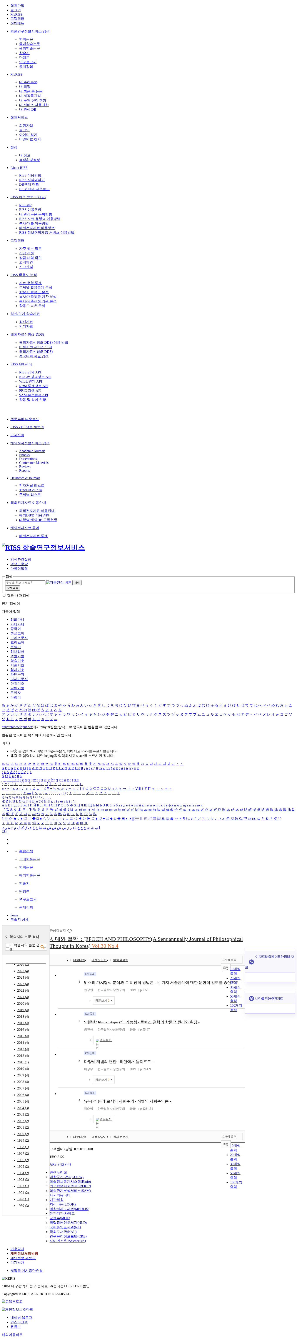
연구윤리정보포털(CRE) (68, 1236)
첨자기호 (17, 670)
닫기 (5, 832)
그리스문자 (19, 638)
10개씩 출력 (228, 959)
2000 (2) (23, 1134)
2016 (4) (23, 1029)
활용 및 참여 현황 (32, 399)
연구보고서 (28, 62)
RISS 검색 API (30, 372)
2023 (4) (23, 984)
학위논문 (26, 39)
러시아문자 (19, 679)
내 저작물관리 (30, 96)
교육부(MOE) (60, 1218)
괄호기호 (17, 656)
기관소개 (17, 1262)
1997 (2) (23, 1153)
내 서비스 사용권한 (34, 105)
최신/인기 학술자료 (25, 314)
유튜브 (15, 1327)
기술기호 (17, 665)
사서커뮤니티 (60, 1195)
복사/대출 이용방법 (34, 223)
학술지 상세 (19, 919)
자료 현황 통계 (30, 283)
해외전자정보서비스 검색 (30, 443)
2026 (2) (23, 964)
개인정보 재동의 (23, 1258)
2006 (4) (23, 1095)
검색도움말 (19, 564)
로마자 (15, 692)
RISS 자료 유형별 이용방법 (39, 219)
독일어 (15, 647)
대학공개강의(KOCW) (66, 1177)
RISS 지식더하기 (32, 180)
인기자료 (26, 326)
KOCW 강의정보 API (35, 377)
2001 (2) (23, 1127)
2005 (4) (23, 1101)
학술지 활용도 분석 (34, 292)
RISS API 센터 (21, 364)
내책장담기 (99, 960)
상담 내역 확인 (30, 258)
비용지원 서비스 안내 (35, 347)
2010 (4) (23, 1069)
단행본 (24, 57)
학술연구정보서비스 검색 (30, 31)
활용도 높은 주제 (32, 306)
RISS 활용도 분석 (23, 275)
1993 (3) (23, 1179)
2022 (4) (23, 990)
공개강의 (26, 66)
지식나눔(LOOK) (63, 1204)
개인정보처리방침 (24, 1253)
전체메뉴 (17, 23)
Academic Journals (32, 451)
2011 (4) (23, 1062)
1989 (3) (23, 1205)
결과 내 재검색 (18, 595)
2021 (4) (23, 997)
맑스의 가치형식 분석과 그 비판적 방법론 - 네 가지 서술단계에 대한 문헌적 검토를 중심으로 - (162, 982)
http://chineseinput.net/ (17, 727)
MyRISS (16, 14)
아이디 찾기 (28, 135)
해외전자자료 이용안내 (28, 503)
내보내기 (79, 960)
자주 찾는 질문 (30, 248)
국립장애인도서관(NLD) (68, 1222)
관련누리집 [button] (58, 1172)
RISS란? (25, 205)
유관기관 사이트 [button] (62, 1213)
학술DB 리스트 (30, 490)
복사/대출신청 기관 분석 (38, 301)
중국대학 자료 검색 (34, 356)
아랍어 (15, 697)
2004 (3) (23, 1108)
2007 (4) (23, 1088)
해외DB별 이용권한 (34, 515)
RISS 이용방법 (30, 175)
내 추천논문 (28, 82)
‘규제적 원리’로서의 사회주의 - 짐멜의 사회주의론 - (127, 1101)
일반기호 (17, 688)
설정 (13, 147)
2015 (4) (23, 1036)
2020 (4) (23, 1003)
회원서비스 (19, 117)
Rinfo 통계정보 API (33, 386)
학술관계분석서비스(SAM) (70, 1190)
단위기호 (17, 683)
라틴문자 (17, 674)
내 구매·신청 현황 (32, 100)
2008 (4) (23, 1082)
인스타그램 (19, 1322)
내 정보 (24, 155)
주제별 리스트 (30, 494)
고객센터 (17, 18)
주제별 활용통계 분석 (35, 287)
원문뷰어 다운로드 (24, 419)
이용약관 (17, 1249)
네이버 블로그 (21, 1317)
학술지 (24, 53)
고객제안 (26, 262)
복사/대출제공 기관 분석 (38, 296)
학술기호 (17, 661)
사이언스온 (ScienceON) (68, 1241)
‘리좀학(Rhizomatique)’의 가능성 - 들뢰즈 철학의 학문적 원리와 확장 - (142, 1022)
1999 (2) (23, 1140)
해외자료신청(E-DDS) (27, 334)
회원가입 (17, 5)
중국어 (15, 629)
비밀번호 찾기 (30, 139)
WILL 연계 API (30, 381)
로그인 (15, 10)
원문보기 (106, 1040)
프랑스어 (17, 642)
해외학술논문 (29, 48)
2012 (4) (23, 1056)
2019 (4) (23, 1010)
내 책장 (24, 86)
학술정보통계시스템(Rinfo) (70, 1181)
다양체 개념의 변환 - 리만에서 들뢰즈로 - (118, 1061)
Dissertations (28, 459)
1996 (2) (23, 1160)
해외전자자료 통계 (24, 528)
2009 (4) (23, 1075)
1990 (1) (23, 1199)
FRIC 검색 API (30, 390)
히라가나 (17, 619)
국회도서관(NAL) (63, 1232)
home (14, 915)
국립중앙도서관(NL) (65, 1227)
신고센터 (26, 267)
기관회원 (56, 1200)
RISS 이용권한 (30, 210)
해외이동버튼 (12, 1335)
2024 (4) (23, 977)
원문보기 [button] (102, 1000)
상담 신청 (26, 253)
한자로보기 (120, 960)
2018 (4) (23, 1016)
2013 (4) (23, 1049)
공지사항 (17, 435)
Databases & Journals (25, 478)
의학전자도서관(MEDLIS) (69, 1209)
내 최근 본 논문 (31, 91)
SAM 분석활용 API (33, 395)
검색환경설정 (29, 160)
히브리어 (17, 651)
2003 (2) (23, 1114)
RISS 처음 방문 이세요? (28, 197)
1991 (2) (23, 1192)
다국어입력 (19, 568)
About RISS (18, 168)
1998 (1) (23, 1147)
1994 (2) (23, 1173)
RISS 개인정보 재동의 (27, 427)
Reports (24, 470)
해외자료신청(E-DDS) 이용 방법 (43, 342)
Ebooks (24, 455)
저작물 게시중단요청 (26, 1270)
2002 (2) (23, 1121)
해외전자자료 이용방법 (37, 228)
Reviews (25, 466)
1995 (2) (23, 1166)
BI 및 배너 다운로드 (34, 189)
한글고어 (17, 633)
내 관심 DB (27, 109)
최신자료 (26, 322)
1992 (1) (23, 1186)
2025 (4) (23, 971)
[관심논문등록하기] (69, 931)
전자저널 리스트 (31, 485)
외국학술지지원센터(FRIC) (70, 1186)
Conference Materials (33, 463)
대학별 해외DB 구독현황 (38, 520)
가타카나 (17, 624)
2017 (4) (23, 1023)
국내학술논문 (29, 44)
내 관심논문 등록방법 (35, 214)
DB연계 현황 (29, 184)
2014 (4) (23, 1042)
